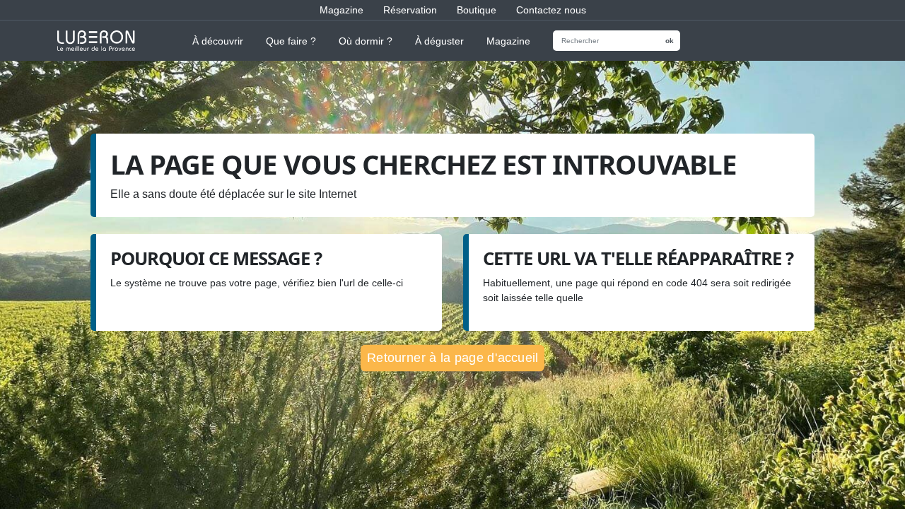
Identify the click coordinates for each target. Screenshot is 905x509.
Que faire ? (291, 41)
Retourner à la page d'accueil (452, 357)
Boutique (476, 10)
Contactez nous (551, 10)
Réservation (410, 10)
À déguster (439, 41)
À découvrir (217, 41)
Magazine (341, 10)
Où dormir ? (365, 41)
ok (669, 41)
